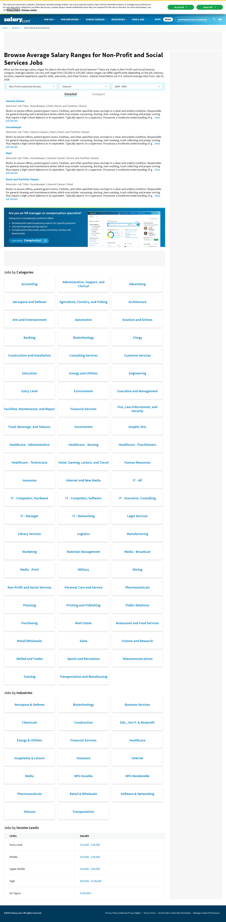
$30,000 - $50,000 (90, 857)
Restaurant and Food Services (137, 623)
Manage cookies (29, 10)
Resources (118, 19)
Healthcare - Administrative (29, 444)
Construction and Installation (29, 355)
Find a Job (138, 19)
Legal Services (137, 516)
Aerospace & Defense (29, 704)
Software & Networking (137, 794)
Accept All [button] (179, 7)
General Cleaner (15, 101)
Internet (137, 758)
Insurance (29, 480)
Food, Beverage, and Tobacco (29, 427)
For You (49, 19)
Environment (83, 391)
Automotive (83, 319)
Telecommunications (137, 659)
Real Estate (83, 623)
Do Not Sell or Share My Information (174, 913)
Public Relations (137, 605)
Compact (98, 94)
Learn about (17, 240)
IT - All (137, 480)
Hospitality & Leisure (29, 758)
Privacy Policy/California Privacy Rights (123, 913)
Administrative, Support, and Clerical (83, 284)
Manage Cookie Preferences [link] (206, 913)
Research (16, 28)
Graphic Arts (137, 427)
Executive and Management (137, 391)
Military (83, 569)
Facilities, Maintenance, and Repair (29, 409)
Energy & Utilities (29, 740)
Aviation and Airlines (137, 319)
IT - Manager (29, 516)
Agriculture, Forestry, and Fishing (83, 302)
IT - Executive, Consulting (137, 498)
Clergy (137, 337)
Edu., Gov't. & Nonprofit (137, 722)
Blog (158, 19)
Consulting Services (83, 355)
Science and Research (137, 641)
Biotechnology (83, 337)
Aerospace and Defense (29, 302)
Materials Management (83, 551)
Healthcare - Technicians (29, 462)
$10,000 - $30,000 (90, 844)
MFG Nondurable (137, 776)
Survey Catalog (95, 19)
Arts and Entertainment (29, 319)
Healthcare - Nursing (83, 444)
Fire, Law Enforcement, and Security (137, 409)
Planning (29, 605)
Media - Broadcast (137, 551)
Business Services (137, 704)
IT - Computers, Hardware (29, 498)
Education (29, 373)
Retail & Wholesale (83, 794)
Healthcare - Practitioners (137, 444)
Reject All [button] (207, 7)
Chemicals (29, 722)
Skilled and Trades (29, 659)
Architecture (137, 302)
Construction (83, 722)
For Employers (70, 19)
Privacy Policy (13, 10)
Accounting (29, 284)
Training (29, 676)
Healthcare (137, 740)
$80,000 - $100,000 (90, 881)
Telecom (30, 811)
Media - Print (29, 569)
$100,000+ (86, 893)
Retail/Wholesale (29, 641)
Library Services (29, 534)
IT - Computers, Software (83, 498)
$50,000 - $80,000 (90, 869)
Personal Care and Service (83, 587)
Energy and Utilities (83, 373)
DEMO (168, 19)
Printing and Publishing (83, 605)
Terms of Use (150, 913)
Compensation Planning (192, 19)
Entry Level (29, 391)
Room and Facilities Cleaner (22, 179)
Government (83, 427)
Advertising (137, 284)
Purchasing (29, 623)
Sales (83, 641)
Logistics (83, 534)
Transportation (83, 811)
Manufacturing (137, 534)
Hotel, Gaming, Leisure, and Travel (83, 462)
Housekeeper (14, 127)
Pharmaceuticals (137, 587)
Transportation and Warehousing (83, 676)
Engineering (137, 373)
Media (29, 776)
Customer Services (137, 355)
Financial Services (83, 409)
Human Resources (137, 462)
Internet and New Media (83, 480)
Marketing (29, 551)
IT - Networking (83, 516)
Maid (9, 153)
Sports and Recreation (83, 659)
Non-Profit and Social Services (29, 587)
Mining (137, 569)
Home (5, 28)
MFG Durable (83, 776)
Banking (29, 337)
